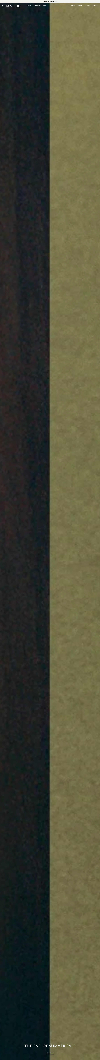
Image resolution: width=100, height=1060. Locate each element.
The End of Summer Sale (50, 1)
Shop (29, 5)
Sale (44, 5)
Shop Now (50, 1053)
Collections (37, 5)
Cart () (95, 5)
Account (88, 5)
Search (73, 5)
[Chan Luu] (11, 7)
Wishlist (80, 5)
